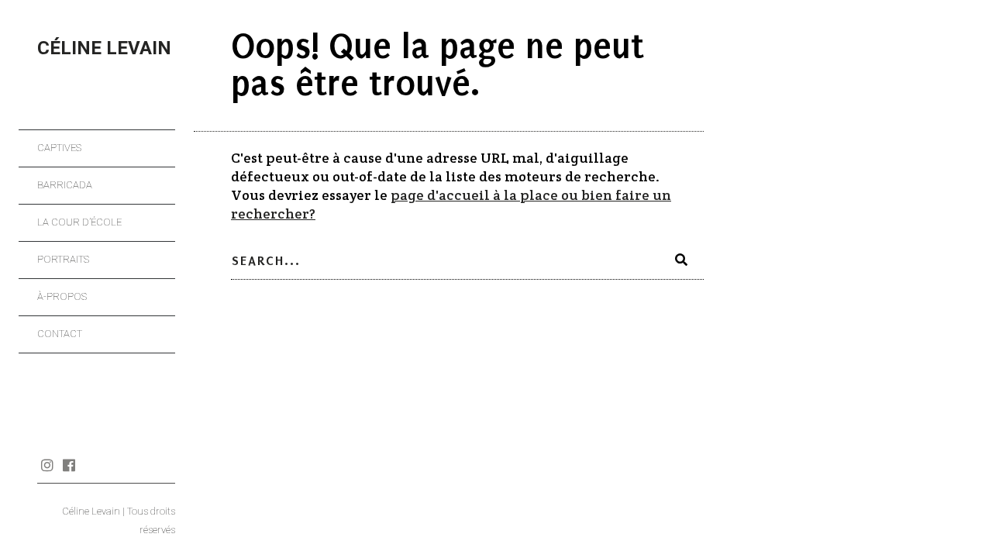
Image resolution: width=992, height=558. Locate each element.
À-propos (62, 296)
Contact (59, 333)
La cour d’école (79, 222)
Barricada (64, 185)
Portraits (63, 259)
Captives (59, 147)
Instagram (47, 465)
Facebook (68, 465)
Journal (90, 465)
